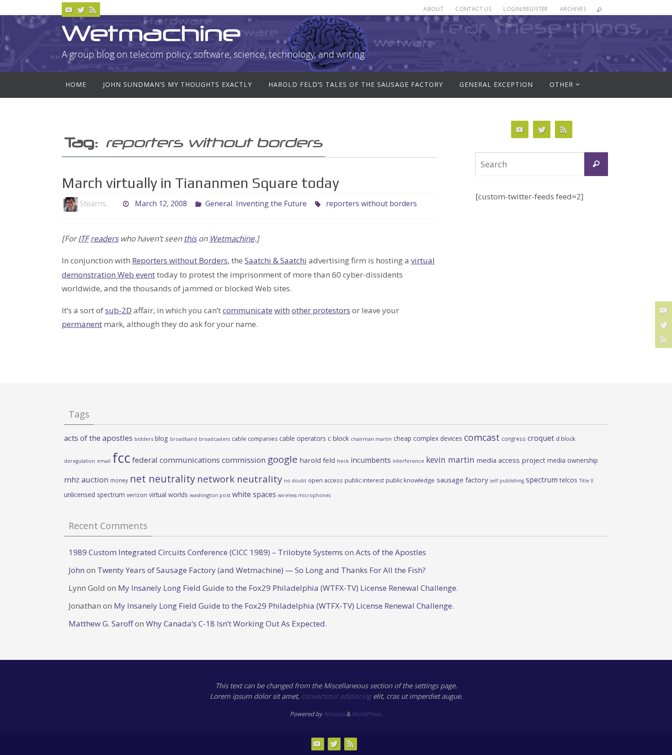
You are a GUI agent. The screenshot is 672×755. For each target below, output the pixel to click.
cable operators (302, 438)
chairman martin (371, 438)
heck (343, 460)
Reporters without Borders (180, 260)
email (104, 461)
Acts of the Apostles (391, 552)
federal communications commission (199, 460)
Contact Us (473, 9)
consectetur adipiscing (336, 696)
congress (513, 438)
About (433, 9)
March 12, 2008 (161, 203)
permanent (82, 324)
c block (338, 438)
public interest (364, 480)
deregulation (79, 461)
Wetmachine (151, 33)
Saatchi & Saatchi (276, 260)
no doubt (295, 480)
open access (325, 480)
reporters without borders (371, 203)
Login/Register (525, 9)
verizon (137, 495)
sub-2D (118, 310)
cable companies (254, 439)
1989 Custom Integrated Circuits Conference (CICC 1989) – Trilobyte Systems (206, 552)
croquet (541, 438)
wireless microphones (304, 495)
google (282, 459)
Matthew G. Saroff (101, 623)
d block (566, 438)
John (77, 570)
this (190, 238)
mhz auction (86, 479)
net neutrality (162, 478)
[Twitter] (81, 9)
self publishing (507, 480)
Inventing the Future (271, 203)
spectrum (542, 480)
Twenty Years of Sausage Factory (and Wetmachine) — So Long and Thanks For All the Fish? (261, 570)
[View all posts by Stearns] (114, 203)
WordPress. (367, 714)
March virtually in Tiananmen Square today (200, 182)
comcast (482, 437)
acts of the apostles (98, 438)
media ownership (572, 460)
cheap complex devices (428, 438)
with (282, 310)
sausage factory (462, 479)
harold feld (317, 460)
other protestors (321, 310)
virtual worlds (168, 494)
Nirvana (334, 714)
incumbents (371, 460)
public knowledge (410, 480)
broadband (183, 439)
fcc (121, 458)
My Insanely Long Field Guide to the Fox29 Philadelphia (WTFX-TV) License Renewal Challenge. (288, 588)
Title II (586, 480)
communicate (247, 310)
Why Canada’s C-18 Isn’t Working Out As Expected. (236, 623)
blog (161, 438)
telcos (568, 480)
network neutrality (239, 478)
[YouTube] (69, 9)
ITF (83, 238)
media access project (510, 460)
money (119, 480)
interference (408, 460)
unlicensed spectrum (94, 494)
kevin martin (450, 459)
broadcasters (214, 439)
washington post (210, 495)
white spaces (254, 494)
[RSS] (92, 9)
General (218, 203)
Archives (573, 9)
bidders (143, 438)
